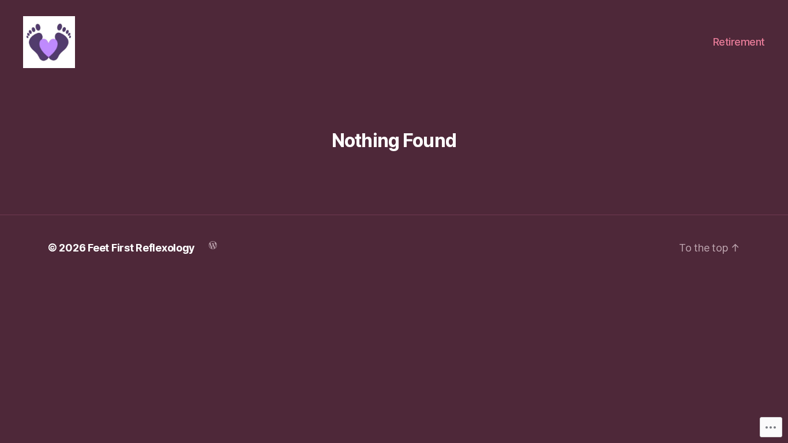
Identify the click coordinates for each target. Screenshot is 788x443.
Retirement (739, 42)
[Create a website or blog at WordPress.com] (213, 244)
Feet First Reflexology (141, 248)
